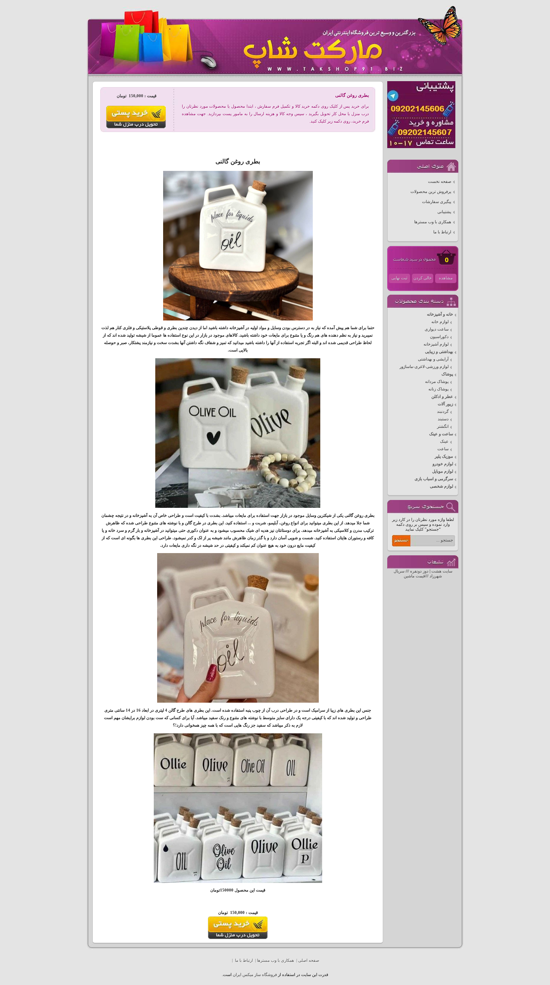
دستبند (443, 419)
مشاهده (446, 278)
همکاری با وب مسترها (432, 222)
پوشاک (447, 374)
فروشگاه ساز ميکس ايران (255, 975)
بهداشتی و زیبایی (439, 352)
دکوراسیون (439, 337)
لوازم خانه (440, 322)
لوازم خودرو (443, 464)
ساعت (443, 449)
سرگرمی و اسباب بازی (434, 479)
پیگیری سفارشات (436, 202)
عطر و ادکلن (442, 397)
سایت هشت (441, 571)
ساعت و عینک (441, 434)
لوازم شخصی (441, 486)
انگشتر (443, 426)
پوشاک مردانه (437, 382)
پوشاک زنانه (438, 389)
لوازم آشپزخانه (436, 344)
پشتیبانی (444, 212)
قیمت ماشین (414, 576)
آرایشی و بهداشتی (433, 359)
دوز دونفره (419, 571)
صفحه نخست (439, 181)
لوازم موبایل (442, 471)
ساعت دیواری (437, 329)
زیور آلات (445, 404)
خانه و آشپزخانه (440, 314)
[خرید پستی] (238, 938)
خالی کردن (422, 278)
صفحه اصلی (308, 960)
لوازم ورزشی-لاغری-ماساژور (424, 367)
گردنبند (443, 411)
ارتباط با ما (442, 232)
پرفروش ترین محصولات (430, 192)
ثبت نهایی (399, 278)
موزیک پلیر (444, 456)
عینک (444, 441)
